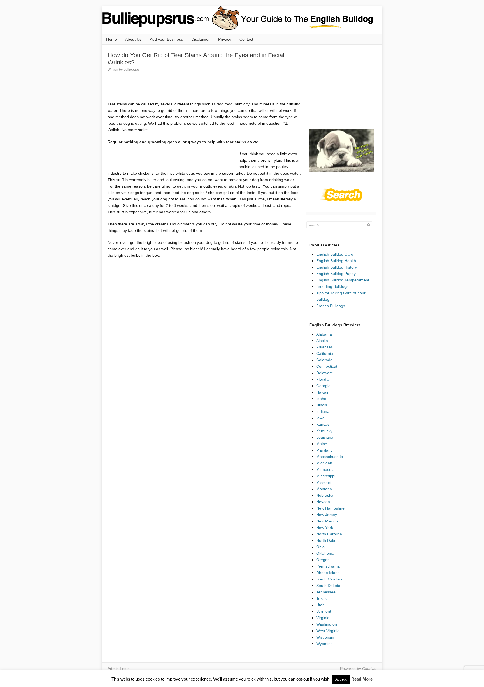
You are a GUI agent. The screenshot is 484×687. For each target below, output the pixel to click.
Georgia (323, 385)
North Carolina (329, 534)
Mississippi (325, 476)
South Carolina (329, 579)
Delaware (324, 373)
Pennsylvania (328, 566)
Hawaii (322, 392)
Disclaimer (200, 39)
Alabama (324, 334)
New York (324, 527)
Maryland (324, 450)
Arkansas (324, 347)
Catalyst (369, 668)
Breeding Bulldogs (332, 286)
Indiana (322, 411)
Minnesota (325, 469)
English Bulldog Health (336, 260)
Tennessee (326, 592)
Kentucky (324, 431)
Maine (321, 443)
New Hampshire (330, 508)
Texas (321, 598)
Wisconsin (325, 637)
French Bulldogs (330, 306)
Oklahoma (325, 553)
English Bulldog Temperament (342, 280)
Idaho (321, 398)
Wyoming (324, 643)
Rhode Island (328, 572)
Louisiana (324, 437)
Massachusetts (329, 456)
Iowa (320, 418)
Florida (322, 379)
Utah (320, 605)
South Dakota (328, 585)
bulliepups (131, 69)
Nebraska (324, 495)
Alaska (322, 340)
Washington (326, 624)
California (324, 353)
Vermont (323, 611)
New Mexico (327, 521)
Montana (324, 489)
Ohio (320, 547)
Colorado (324, 360)
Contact (246, 39)
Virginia (322, 618)
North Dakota (328, 540)
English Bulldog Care (334, 254)
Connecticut (326, 366)
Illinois (321, 405)
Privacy (224, 39)
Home (111, 39)
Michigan (324, 463)
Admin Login (119, 668)
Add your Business (166, 39)
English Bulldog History (336, 267)
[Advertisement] (209, 86)
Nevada (323, 501)
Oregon (323, 560)
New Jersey (326, 514)
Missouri (323, 482)
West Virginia (327, 630)
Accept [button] (341, 679)
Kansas (322, 424)
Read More (362, 679)
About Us (133, 39)
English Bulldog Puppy (336, 273)
